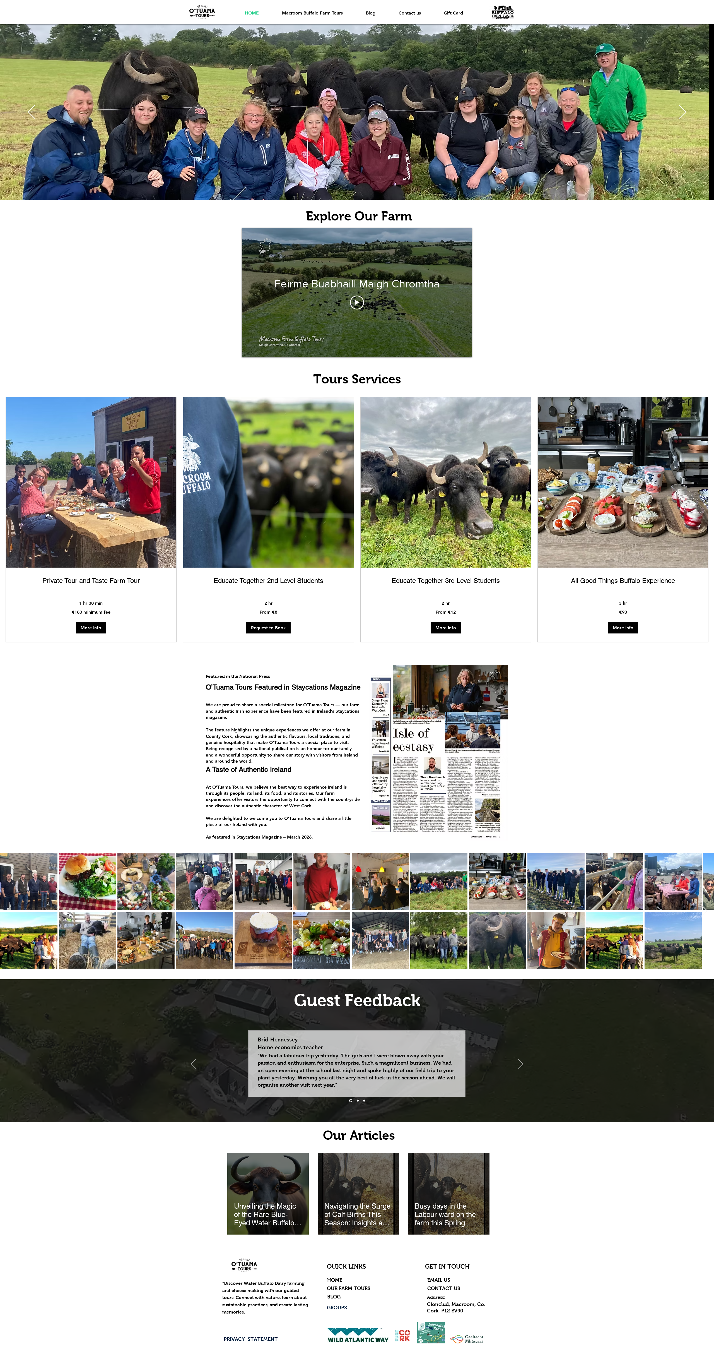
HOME (334, 1280)
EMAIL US (439, 1280)
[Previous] (31, 112)
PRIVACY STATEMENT (251, 1339)
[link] (91, 580)
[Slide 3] (363, 1100)
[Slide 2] (357, 1101)
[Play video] (357, 302)
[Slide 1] (350, 1101)
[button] (91, 627)
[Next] (682, 112)
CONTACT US (444, 1288)
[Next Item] (704, 910)
